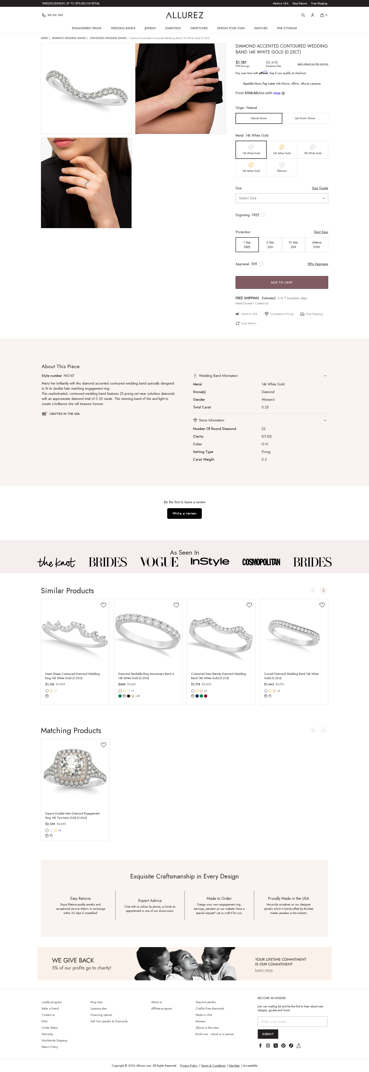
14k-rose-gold (201, 691)
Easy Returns (300, 3)
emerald (120, 696)
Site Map (234, 1065)
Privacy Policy (189, 1065)
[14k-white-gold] (51, 830)
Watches (261, 28)
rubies (205, 696)
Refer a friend (50, 1008)
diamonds (47, 696)
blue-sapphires (197, 696)
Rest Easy (321, 232)
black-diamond (128, 696)
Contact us (48, 1015)
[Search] (303, 15)
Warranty (47, 1034)
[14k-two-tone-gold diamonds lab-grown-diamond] (47, 830)
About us (156, 1002)
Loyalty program (52, 1002)
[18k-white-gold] (55, 691)
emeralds (201, 696)
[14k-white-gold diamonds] (47, 691)
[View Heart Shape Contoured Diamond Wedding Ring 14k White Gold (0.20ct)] (75, 633)
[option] (259, 118)
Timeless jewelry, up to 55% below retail (71, 3)
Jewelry (150, 28)
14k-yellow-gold (51, 691)
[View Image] (56, 561)
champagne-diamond (133, 696)
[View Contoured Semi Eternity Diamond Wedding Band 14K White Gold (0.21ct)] (221, 633)
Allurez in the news (207, 1028)
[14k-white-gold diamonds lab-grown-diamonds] (266, 691)
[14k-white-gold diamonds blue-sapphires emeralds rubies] (193, 691)
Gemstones (199, 28)
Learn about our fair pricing (312, 64)
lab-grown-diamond (51, 835)
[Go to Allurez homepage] (184, 15)
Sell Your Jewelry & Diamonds (109, 1021)
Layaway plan (99, 1008)
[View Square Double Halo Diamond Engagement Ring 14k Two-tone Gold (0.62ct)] (75, 773)
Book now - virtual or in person (215, 1034)
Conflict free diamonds (210, 1008)
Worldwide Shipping (54, 1040)
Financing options (101, 1015)
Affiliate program (161, 1008)
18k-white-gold (55, 691)
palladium (128, 691)
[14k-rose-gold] (201, 691)
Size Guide (320, 188)
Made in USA (280, 3)
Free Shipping (319, 3)
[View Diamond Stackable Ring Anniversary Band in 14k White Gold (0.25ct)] (148, 633)
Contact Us (261, 303)
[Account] (312, 15)
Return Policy (50, 1047)
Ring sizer (97, 1002)
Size (239, 188)
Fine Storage (287, 28)
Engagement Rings (86, 28)
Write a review (184, 513)
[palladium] (128, 691)
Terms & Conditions (213, 1065)
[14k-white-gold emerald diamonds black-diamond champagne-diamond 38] (120, 691)
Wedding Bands (123, 28)
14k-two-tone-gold (47, 830)
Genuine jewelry (206, 1002)
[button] (282, 215)
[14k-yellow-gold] (51, 691)
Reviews (200, 1021)
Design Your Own (231, 28)
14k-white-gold (47, 691)
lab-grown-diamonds (270, 696)
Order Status (49, 1028)
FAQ (44, 1021)
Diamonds (173, 28)
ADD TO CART (282, 282)
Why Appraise (318, 264)
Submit (268, 1034)
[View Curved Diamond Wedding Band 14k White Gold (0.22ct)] (294, 633)
